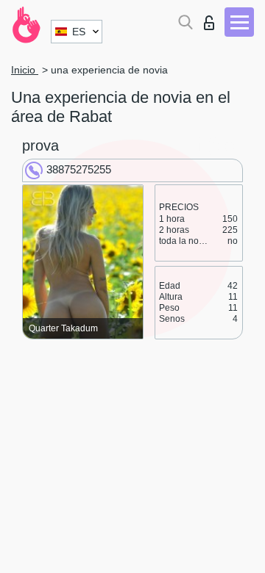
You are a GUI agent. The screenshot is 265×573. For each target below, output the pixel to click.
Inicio (24, 70)
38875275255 (78, 169)
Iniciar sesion (212, 18)
